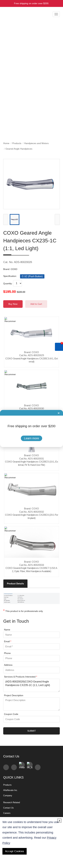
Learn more (31, 438)
